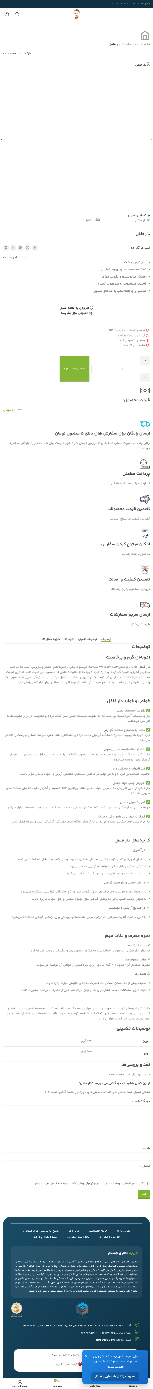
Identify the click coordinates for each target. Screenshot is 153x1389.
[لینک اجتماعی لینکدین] (13, 248)
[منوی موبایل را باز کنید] (148, 14)
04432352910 (89, 1333)
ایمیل (145, 1165)
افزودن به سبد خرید (74, 369)
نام (146, 1148)
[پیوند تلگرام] (6, 248)
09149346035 (107, 1333)
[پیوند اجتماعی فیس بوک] (35, 248)
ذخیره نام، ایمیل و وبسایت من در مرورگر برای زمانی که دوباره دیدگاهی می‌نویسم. (90, 1183)
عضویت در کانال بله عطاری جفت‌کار (115, 1376)
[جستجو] (17, 14)
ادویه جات (132, 44)
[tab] (106, 639)
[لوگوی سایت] (76, 14)
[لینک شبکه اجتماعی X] (27, 248)
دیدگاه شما (141, 1101)
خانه (147, 44)
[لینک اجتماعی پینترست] (20, 248)
